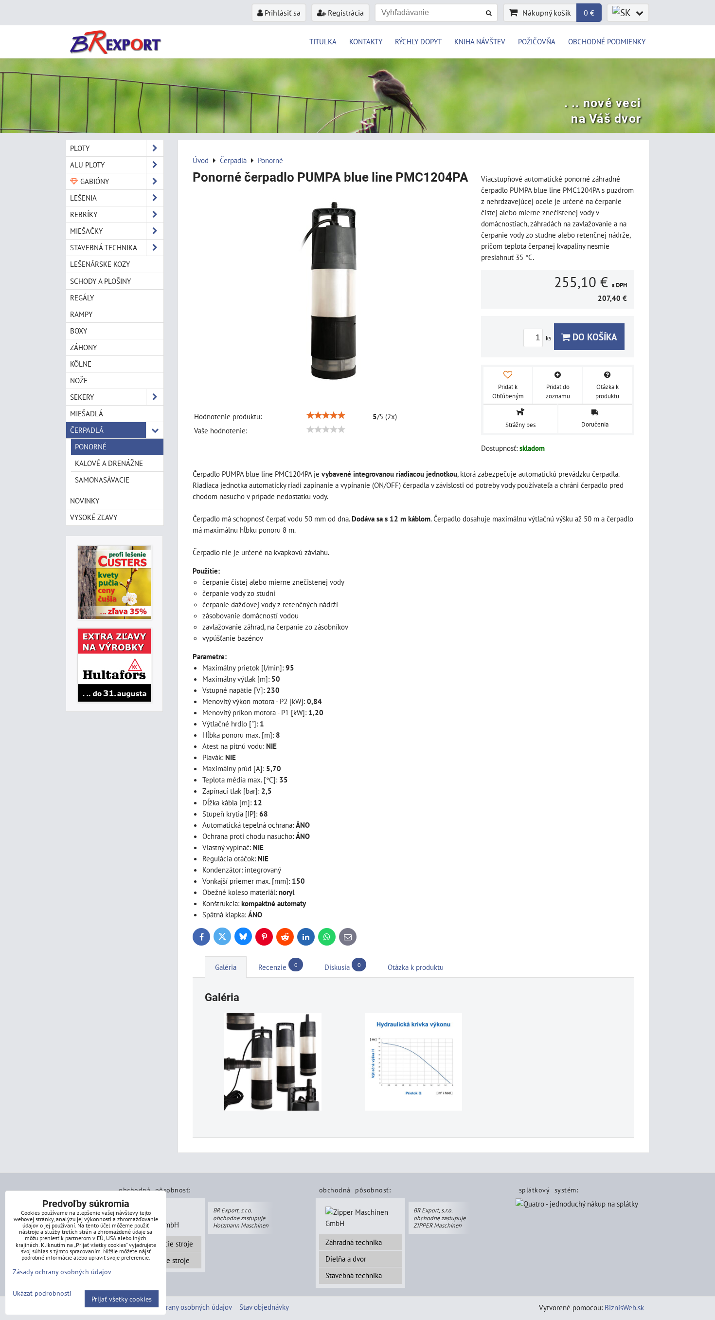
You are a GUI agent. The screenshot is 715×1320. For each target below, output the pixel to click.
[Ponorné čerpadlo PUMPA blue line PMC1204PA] (333, 293)
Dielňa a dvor (345, 1259)
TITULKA (323, 41)
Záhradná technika (353, 1242)
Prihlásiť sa (282, 13)
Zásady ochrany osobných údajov (182, 1307)
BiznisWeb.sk (624, 1307)
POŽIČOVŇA (536, 41)
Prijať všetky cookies (121, 1298)
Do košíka (593, 337)
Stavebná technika (353, 1275)
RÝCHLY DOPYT (418, 41)
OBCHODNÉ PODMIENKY (606, 41)
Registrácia (345, 13)
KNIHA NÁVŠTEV (479, 41)
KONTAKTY (365, 41)
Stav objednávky (264, 1307)
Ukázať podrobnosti (42, 1293)
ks (549, 338)
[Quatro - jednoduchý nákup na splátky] (577, 1205)
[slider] (325, 415)
